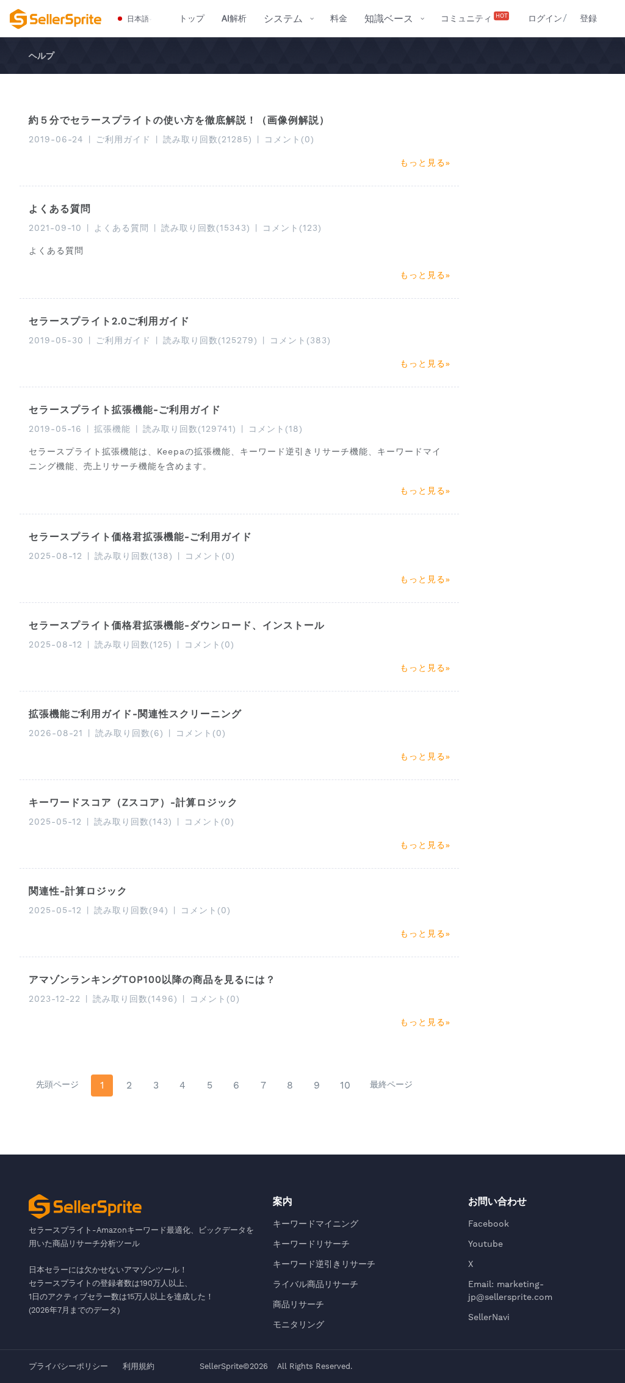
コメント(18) (275, 429)
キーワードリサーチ (311, 1244)
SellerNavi (489, 1317)
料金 (338, 18)
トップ (191, 18)
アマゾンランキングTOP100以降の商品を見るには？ (152, 979)
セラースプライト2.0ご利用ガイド (109, 321)
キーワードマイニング (315, 1223)
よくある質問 (60, 208)
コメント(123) (292, 228)
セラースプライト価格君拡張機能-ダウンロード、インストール (177, 625)
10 (345, 1085)
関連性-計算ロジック (78, 891)
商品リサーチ (298, 1304)
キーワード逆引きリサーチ (324, 1264)
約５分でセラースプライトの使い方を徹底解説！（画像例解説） (179, 120)
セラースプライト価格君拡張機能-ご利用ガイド (140, 536)
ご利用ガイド (123, 139)
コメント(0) (289, 139)
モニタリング (298, 1324)
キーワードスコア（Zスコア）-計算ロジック (133, 802)
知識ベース (388, 18)
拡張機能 (112, 429)
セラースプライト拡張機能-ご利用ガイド (125, 409)
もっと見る (423, 162)
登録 (588, 18)
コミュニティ (474, 17)
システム (283, 18)
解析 (234, 18)
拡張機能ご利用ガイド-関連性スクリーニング (135, 714)
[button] (133, 18)
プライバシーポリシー (68, 1366)
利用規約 (138, 1366)
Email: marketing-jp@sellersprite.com (510, 1290)
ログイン (545, 18)
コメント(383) (300, 340)
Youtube (485, 1244)
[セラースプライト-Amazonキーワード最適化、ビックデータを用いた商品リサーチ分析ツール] (55, 19)
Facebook (488, 1223)
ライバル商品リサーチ (315, 1284)
